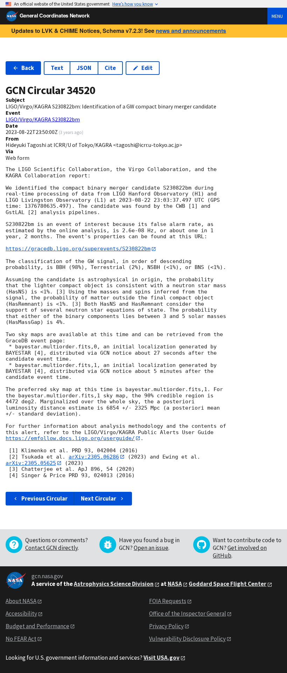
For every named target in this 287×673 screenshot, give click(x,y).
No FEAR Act (21, 639)
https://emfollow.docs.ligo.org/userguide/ (70, 438)
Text (57, 68)
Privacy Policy (166, 626)
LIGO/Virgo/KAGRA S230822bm (43, 119)
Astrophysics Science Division (114, 584)
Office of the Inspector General (187, 613)
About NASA (21, 601)
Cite (110, 68)
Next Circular (98, 498)
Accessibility (21, 613)
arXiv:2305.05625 (31, 463)
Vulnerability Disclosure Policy (187, 639)
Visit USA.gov (162, 657)
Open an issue (151, 548)
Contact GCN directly (51, 548)
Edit (147, 68)
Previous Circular (44, 498)
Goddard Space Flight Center (227, 584)
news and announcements (191, 31)
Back (27, 68)
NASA (175, 584)
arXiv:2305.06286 (94, 457)
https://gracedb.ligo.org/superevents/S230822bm (78, 249)
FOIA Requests (167, 601)
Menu (277, 16)
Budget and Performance (37, 626)
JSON (84, 68)
